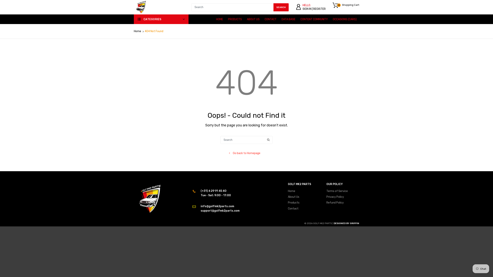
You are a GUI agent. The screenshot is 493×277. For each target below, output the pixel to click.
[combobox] (240, 7)
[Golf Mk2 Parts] (141, 7)
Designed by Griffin (346, 223)
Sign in (307, 9)
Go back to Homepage (246, 153)
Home (137, 31)
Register (319, 9)
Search (281, 7)
